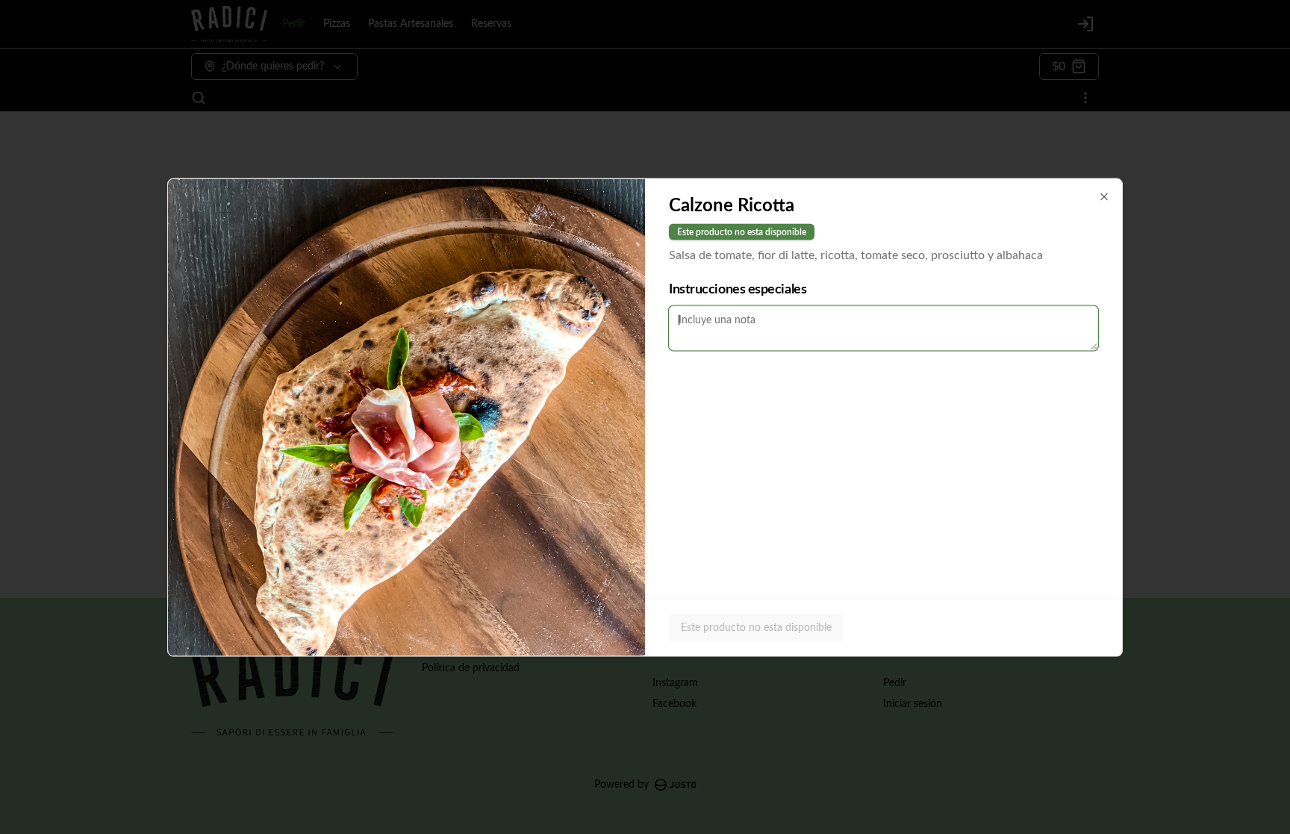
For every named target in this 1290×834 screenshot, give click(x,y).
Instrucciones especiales (737, 289)
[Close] (1104, 196)
